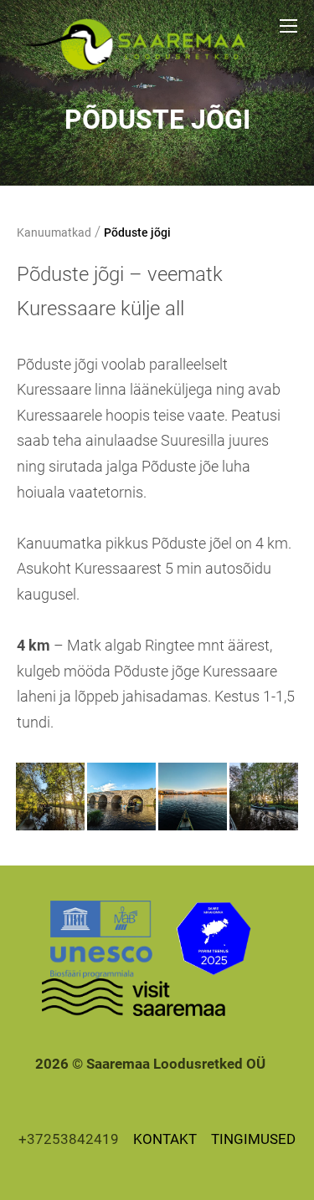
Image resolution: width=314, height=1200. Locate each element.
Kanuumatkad (54, 232)
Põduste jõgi (137, 232)
